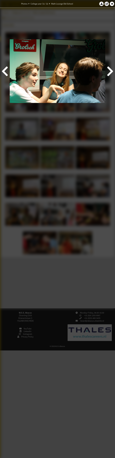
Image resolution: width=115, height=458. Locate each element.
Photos (24, 3)
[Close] (112, 3)
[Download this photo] (101, 3)
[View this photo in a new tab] (107, 3)
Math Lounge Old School (62, 3)
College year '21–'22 (39, 3)
